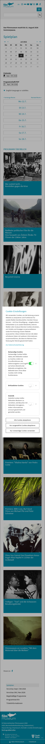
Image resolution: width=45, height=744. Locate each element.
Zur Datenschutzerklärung (15, 345)
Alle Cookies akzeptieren (22, 420)
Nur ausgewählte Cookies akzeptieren (22, 425)
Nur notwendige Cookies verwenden (22, 431)
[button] (36, 363)
